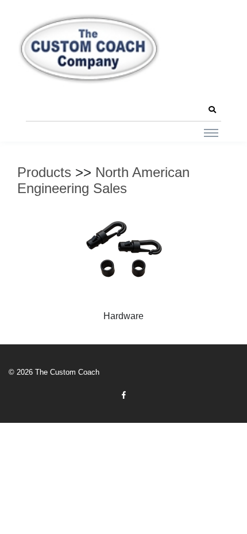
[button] (212, 110)
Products (44, 172)
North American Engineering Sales (103, 180)
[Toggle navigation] (211, 132)
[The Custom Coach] (89, 49)
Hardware (123, 316)
